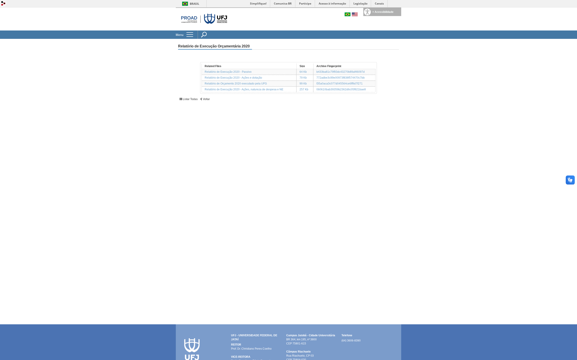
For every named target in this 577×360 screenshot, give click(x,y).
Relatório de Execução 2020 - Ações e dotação (233, 77)
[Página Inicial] (202, 19)
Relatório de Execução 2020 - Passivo (228, 71)
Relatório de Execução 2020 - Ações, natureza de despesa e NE (244, 89)
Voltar (206, 99)
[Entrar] (3, 3)
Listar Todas (190, 99)
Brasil (194, 4)
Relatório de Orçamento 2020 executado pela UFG (236, 83)
